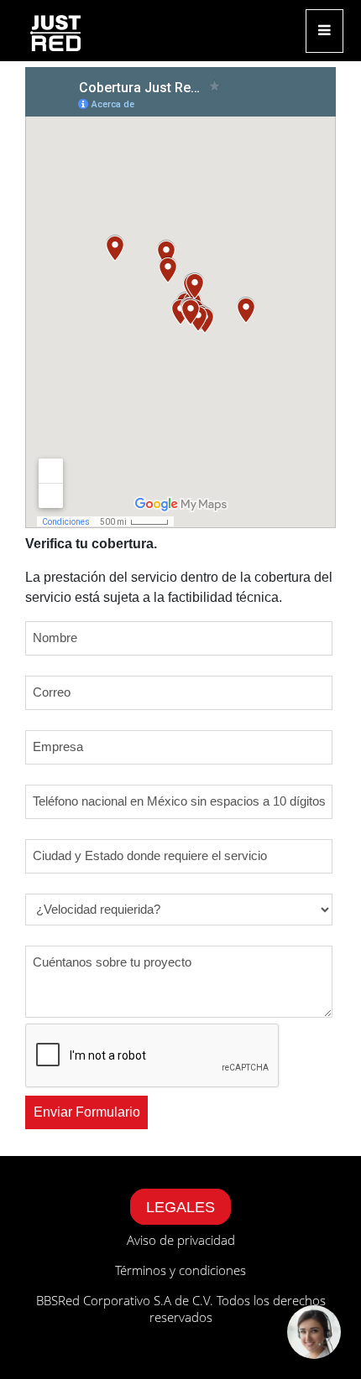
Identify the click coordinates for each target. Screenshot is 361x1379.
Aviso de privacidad (181, 1239)
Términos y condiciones (180, 1270)
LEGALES (180, 1207)
